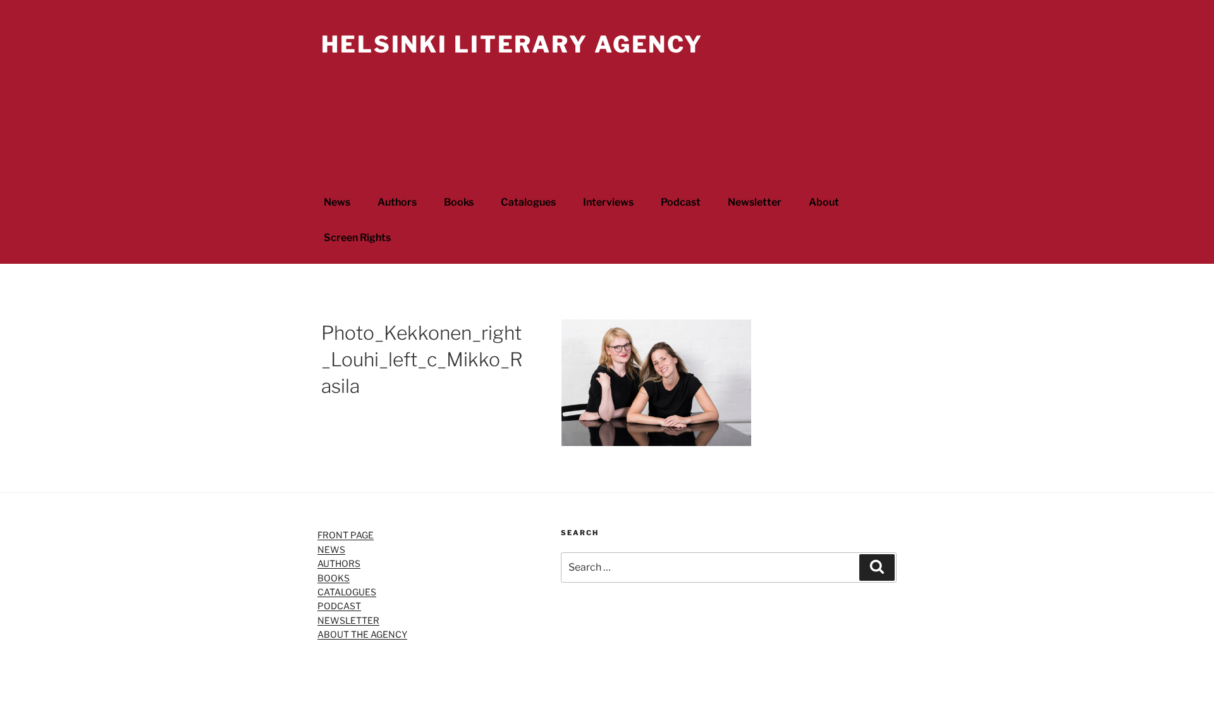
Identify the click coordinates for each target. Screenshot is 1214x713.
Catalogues (528, 202)
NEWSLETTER (348, 620)
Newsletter (755, 202)
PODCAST (339, 605)
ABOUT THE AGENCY (362, 634)
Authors (397, 202)
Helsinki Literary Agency (512, 44)
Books (459, 202)
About (824, 202)
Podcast (681, 202)
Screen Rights (357, 238)
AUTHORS (338, 563)
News (337, 202)
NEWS (331, 549)
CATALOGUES (346, 591)
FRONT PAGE (345, 535)
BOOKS (333, 578)
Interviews (608, 202)
